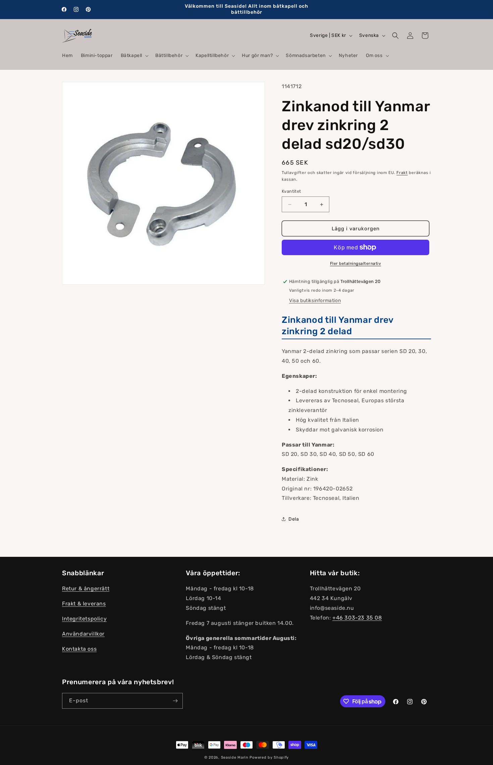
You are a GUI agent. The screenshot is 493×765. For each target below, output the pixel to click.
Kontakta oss (79, 649)
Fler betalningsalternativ (355, 263)
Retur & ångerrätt (85, 589)
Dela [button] (293, 519)
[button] (134, 56)
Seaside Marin (235, 757)
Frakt (402, 172)
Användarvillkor (83, 634)
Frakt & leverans (84, 603)
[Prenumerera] (175, 701)
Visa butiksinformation (315, 300)
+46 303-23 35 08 (357, 617)
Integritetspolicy (84, 618)
